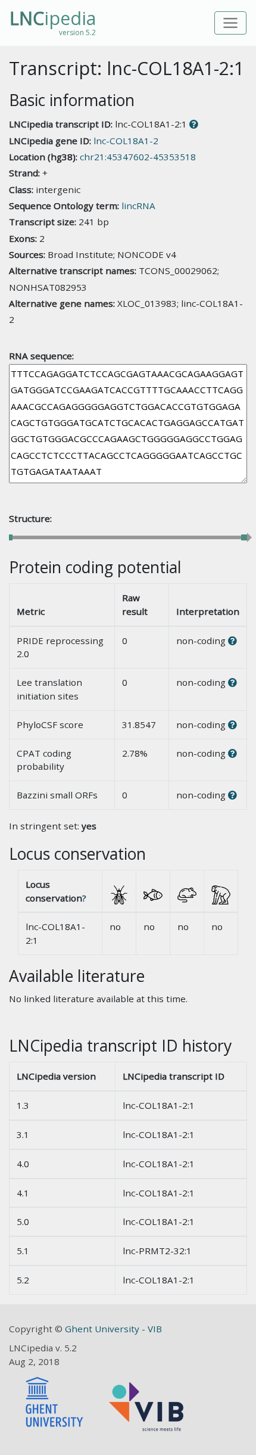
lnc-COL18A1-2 (125, 141)
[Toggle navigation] (230, 23)
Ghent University (103, 1329)
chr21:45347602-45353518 (138, 157)
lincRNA (138, 206)
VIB (155, 1329)
